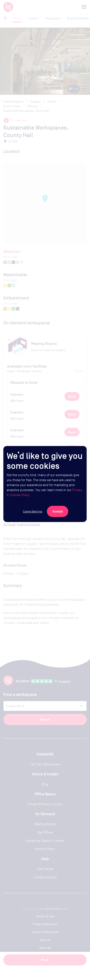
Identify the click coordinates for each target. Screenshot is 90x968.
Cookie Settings (32, 511)
